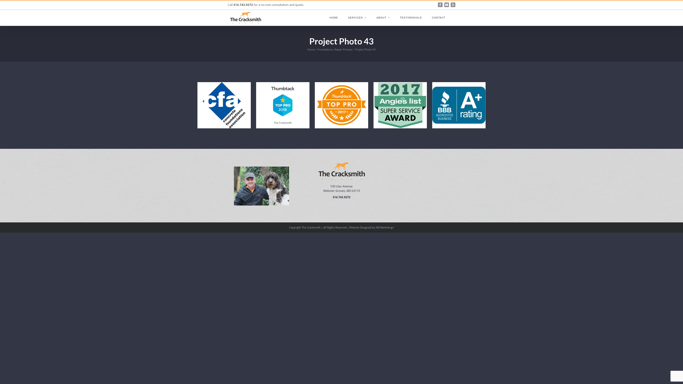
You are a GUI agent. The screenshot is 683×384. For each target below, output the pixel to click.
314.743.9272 (243, 5)
